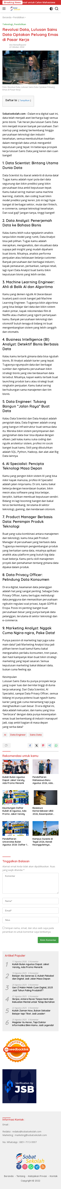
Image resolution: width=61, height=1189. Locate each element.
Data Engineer (18, 734)
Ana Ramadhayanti (17, 44)
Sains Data (36, 734)
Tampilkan (25, 100)
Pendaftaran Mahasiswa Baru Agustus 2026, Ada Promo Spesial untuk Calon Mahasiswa (44, 780)
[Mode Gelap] (51, 8)
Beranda (9, 1176)
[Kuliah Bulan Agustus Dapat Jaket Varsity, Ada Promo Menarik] (15, 766)
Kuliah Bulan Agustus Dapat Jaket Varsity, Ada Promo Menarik (13, 780)
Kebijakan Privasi (37, 1176)
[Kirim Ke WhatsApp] (56, 745)
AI (5, 734)
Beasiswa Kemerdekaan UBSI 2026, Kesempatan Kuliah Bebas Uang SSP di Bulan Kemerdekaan (45, 810)
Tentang (20, 1176)
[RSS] (43, 1167)
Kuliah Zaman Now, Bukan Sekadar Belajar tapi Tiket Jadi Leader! (31, 1012)
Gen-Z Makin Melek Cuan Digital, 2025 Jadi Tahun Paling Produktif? (32, 989)
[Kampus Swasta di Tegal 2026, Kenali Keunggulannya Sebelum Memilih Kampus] (46, 828)
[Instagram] (24, 1167)
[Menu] (4, 8)
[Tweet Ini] (36, 745)
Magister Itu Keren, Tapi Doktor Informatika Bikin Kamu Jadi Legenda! (33, 1024)
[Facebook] (18, 1167)
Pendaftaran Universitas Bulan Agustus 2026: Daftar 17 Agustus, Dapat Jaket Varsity (15, 841)
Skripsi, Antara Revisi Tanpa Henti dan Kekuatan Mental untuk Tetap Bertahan (33, 1000)
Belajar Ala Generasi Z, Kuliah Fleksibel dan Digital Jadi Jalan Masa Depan (33, 977)
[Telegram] (37, 1167)
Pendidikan (20, 24)
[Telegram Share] (49, 745)
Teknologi (7, 24)
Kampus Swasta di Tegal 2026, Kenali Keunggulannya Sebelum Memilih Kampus (43, 841)
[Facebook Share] (30, 745)
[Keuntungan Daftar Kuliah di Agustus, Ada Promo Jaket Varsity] (15, 797)
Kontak (54, 1176)
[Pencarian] (57, 8)
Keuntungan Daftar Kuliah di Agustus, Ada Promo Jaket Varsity (14, 810)
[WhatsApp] (31, 1167)
